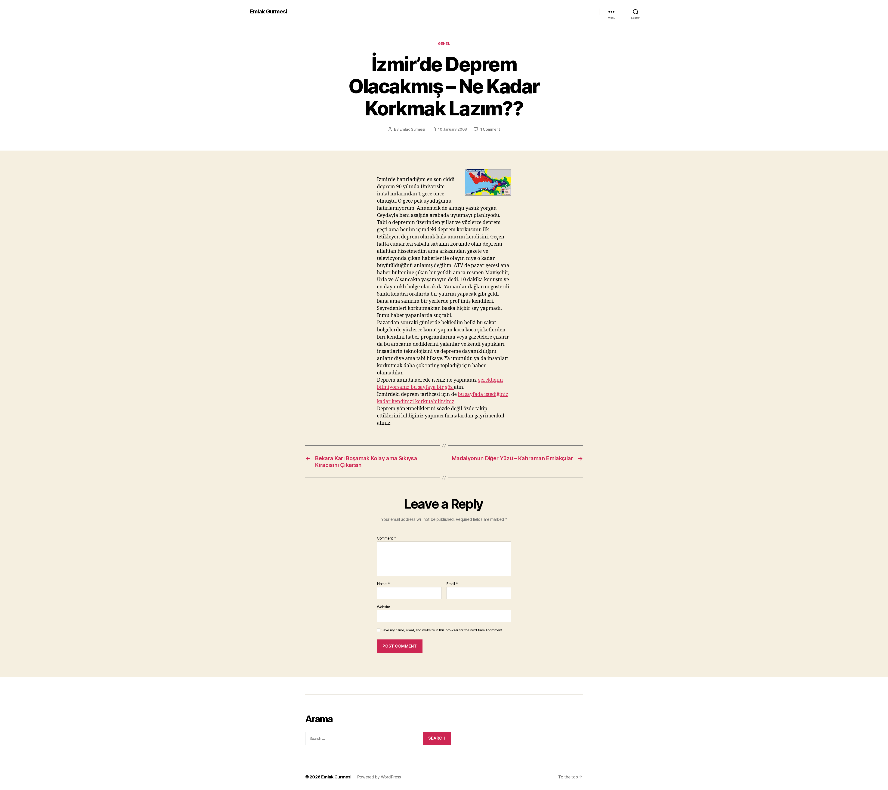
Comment (386, 538)
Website (383, 607)
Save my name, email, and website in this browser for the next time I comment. (442, 630)
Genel (444, 44)
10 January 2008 (452, 129)
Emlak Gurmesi (268, 11)
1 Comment (490, 129)
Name (383, 584)
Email (452, 584)
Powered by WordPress (379, 777)
